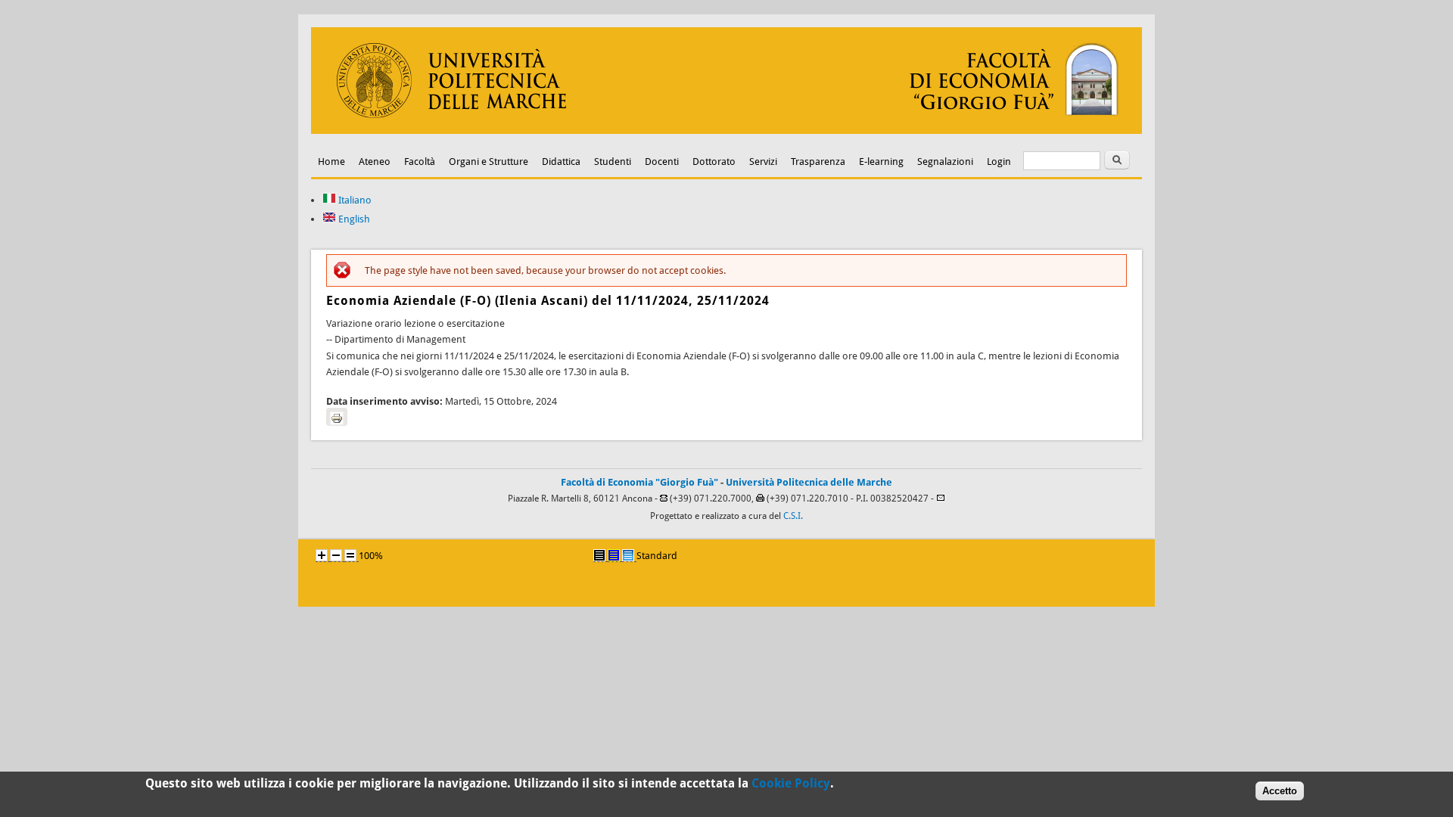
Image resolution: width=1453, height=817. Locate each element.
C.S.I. (793, 516)
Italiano (354, 200)
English (353, 219)
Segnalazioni (945, 161)
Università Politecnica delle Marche (809, 482)
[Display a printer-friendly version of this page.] (336, 417)
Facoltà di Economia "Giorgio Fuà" (639, 482)
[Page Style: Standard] (628, 555)
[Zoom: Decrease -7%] (336, 555)
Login (999, 161)
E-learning (881, 161)
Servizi (763, 161)
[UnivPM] (726, 130)
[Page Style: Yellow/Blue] (614, 555)
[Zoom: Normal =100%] (350, 555)
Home (331, 161)
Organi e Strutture (488, 161)
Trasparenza (818, 161)
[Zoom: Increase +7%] (322, 555)
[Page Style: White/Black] (599, 555)
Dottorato (714, 161)
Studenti (612, 161)
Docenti (662, 161)
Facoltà (419, 161)
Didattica (561, 161)
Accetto (1279, 791)
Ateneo (374, 161)
